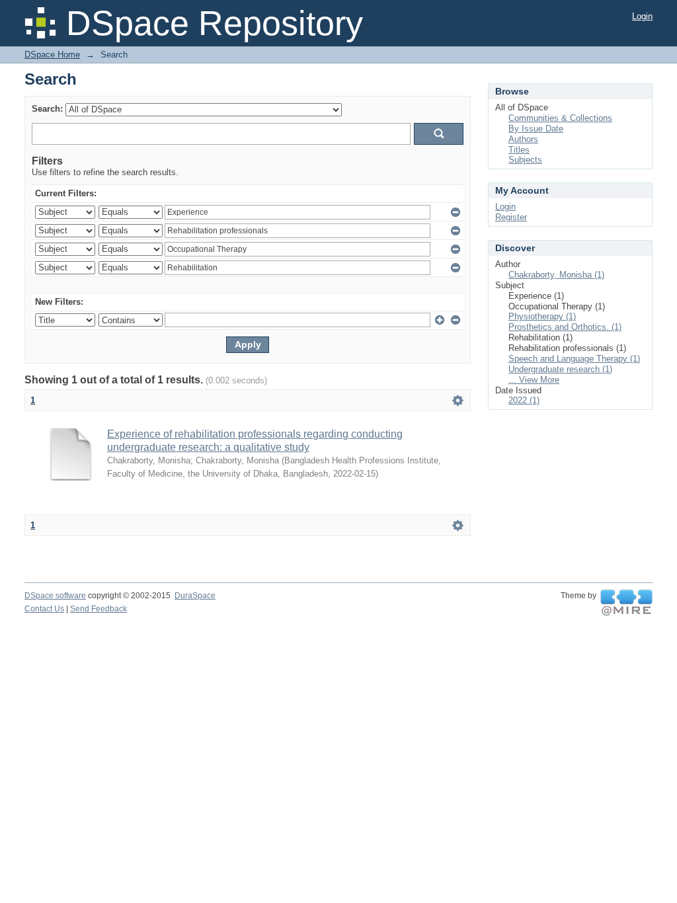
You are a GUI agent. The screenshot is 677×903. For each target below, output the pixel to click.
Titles (519, 150)
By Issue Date (535, 129)
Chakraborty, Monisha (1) (556, 275)
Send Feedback (98, 608)
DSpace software (55, 595)
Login (642, 16)
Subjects (525, 160)
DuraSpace (195, 595)
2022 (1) (523, 400)
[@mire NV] (626, 603)
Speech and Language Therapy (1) (574, 359)
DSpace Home (52, 54)
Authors (523, 139)
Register (511, 217)
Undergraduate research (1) (560, 369)
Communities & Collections (560, 118)
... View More (533, 380)
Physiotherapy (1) (542, 316)
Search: (47, 109)
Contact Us (44, 608)
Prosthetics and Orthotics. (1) (564, 327)
